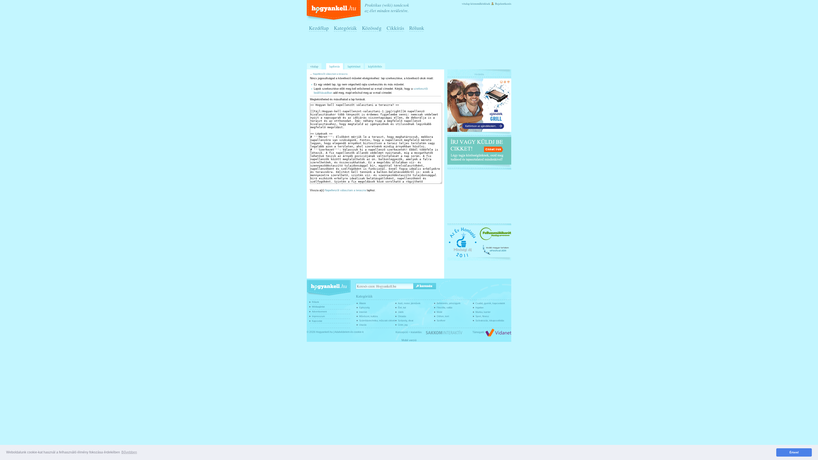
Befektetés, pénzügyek (449, 303)
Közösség (372, 27)
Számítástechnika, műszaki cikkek (377, 320)
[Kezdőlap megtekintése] (334, 10)
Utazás (363, 324)
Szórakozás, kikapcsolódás (489, 320)
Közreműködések (480, 4)
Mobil (439, 312)
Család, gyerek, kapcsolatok (490, 303)
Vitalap (466, 4)
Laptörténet (354, 66)
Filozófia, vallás (444, 307)
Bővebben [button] (129, 452)
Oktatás (402, 316)
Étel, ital (402, 307)
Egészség (364, 307)
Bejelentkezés (503, 4)
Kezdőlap (319, 27)
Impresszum (318, 316)
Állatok (362, 303)
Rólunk (416, 27)
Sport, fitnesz (482, 316)
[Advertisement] (410, 49)
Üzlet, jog (403, 324)
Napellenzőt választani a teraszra (330, 74)
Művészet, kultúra (368, 316)
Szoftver (441, 320)
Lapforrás (334, 66)
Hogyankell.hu (324, 332)
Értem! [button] (794, 452)
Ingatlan (479, 307)
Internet (363, 312)
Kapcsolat (317, 321)
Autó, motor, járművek (409, 303)
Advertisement (319, 311)
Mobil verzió (409, 340)
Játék (401, 312)
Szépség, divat (405, 320)
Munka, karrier (483, 312)
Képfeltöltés (375, 66)
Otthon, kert (443, 316)
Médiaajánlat (318, 306)
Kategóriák (345, 27)
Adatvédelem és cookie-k (349, 332)
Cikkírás (395, 27)
